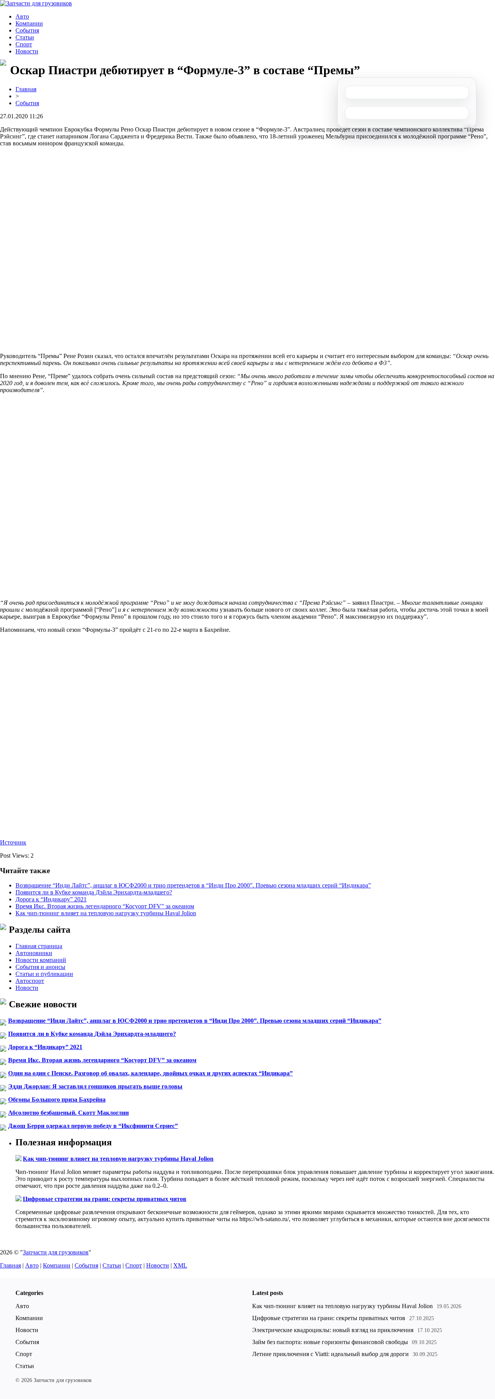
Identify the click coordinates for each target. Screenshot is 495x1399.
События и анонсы (40, 967)
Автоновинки (33, 953)
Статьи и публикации (44, 974)
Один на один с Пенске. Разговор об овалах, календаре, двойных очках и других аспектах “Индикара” (150, 1073)
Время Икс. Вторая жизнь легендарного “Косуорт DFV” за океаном (104, 906)
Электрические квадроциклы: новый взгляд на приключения (332, 1330)
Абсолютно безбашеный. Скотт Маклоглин (68, 1112)
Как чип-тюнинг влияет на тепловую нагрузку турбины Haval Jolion (105, 913)
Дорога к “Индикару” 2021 (51, 899)
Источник (13, 842)
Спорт (23, 44)
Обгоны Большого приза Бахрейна (57, 1099)
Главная (25, 89)
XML (180, 1265)
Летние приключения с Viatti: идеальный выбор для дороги (330, 1354)
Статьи (24, 37)
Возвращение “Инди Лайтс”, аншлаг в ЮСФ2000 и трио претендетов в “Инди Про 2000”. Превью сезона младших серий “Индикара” (193, 885)
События (27, 30)
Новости (26, 51)
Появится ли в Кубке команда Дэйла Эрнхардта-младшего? (93, 892)
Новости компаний (40, 960)
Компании (29, 23)
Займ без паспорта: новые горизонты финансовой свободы (330, 1342)
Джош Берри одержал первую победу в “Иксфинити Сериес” (93, 1126)
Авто (22, 16)
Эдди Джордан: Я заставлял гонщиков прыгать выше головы (95, 1086)
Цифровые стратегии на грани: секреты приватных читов (104, 1199)
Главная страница (38, 946)
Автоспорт (29, 981)
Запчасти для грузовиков (56, 1252)
